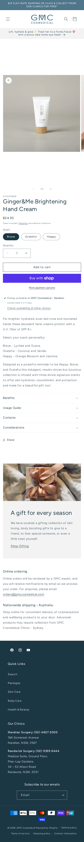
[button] (8, 19)
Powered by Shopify (47, 827)
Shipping (23, 223)
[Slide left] (33, 189)
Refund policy (69, 827)
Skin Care (14, 692)
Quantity (8, 245)
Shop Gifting (20, 546)
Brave (11, 236)
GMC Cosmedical (26, 827)
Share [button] (11, 440)
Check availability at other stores (29, 308)
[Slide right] (50, 189)
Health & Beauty (18, 709)
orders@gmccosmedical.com (23, 594)
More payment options (42, 287)
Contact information (65, 833)
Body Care (14, 700)
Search (12, 674)
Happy (51, 236)
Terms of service (20, 833)
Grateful (31, 236)
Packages (14, 683)
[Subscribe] (62, 795)
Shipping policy (42, 833)
